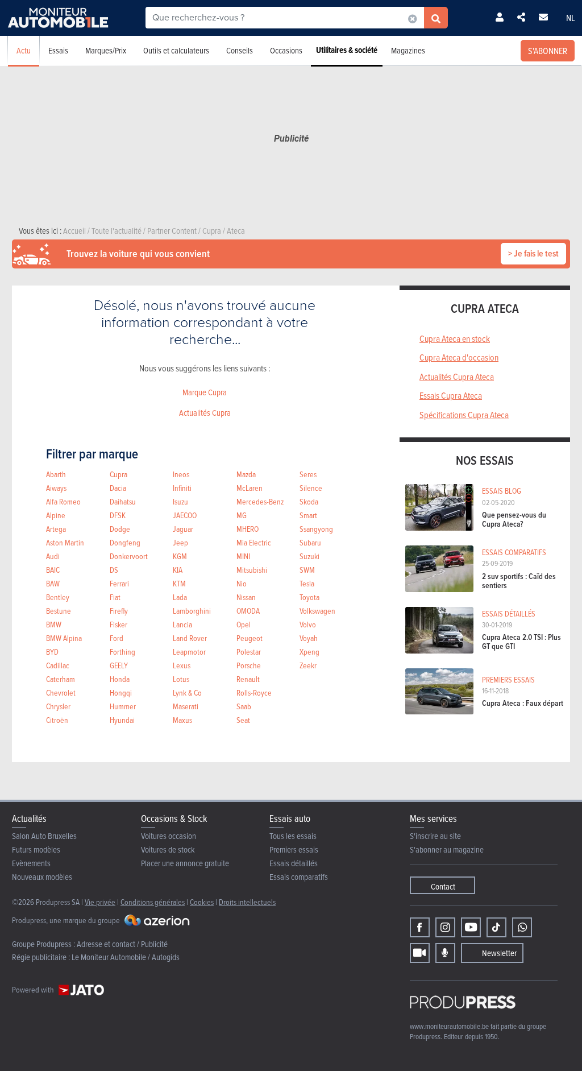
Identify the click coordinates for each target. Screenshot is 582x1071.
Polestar (248, 651)
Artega (56, 528)
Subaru (310, 542)
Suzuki (309, 556)
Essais (58, 50)
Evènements (31, 863)
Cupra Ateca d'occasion (458, 357)
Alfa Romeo (63, 501)
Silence (311, 487)
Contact (443, 886)
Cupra (118, 474)
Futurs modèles (36, 849)
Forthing (122, 651)
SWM (307, 569)
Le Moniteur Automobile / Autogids (126, 957)
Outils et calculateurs (176, 50)
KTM (179, 583)
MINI (243, 556)
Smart (308, 515)
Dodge (120, 528)
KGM (180, 556)
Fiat (115, 597)
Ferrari (119, 583)
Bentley (57, 597)
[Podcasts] (445, 953)
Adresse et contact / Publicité (122, 944)
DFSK (118, 515)
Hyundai (122, 719)
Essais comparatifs (298, 877)
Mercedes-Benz (260, 501)
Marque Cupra (204, 392)
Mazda (246, 474)
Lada (180, 597)
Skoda (309, 501)
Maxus (182, 719)
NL (570, 17)
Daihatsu (123, 501)
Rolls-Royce (254, 692)
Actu (23, 50)
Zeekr (308, 665)
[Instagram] (445, 927)
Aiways (56, 487)
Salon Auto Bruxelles (44, 836)
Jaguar (183, 528)
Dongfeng (125, 542)
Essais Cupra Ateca (450, 395)
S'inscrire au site (435, 836)
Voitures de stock (168, 849)
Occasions (286, 50)
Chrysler (58, 706)
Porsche (248, 665)
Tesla (307, 583)
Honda (120, 678)
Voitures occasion (168, 836)
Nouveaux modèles (42, 877)
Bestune (58, 610)
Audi (53, 556)
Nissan (246, 597)
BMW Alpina (64, 637)
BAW (53, 583)
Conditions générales (152, 901)
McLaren (249, 487)
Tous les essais (293, 836)
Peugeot (249, 637)
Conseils (239, 50)
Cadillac (57, 665)
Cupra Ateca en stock (454, 338)
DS (114, 569)
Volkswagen (317, 610)
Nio (241, 583)
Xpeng (309, 651)
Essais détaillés (293, 863)
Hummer (123, 706)
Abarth (56, 474)
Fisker (118, 624)
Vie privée (100, 901)
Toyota (309, 597)
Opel (243, 624)
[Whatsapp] (522, 927)
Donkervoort (129, 556)
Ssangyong (316, 528)
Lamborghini (192, 610)
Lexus (181, 665)
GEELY (119, 665)
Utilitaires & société (346, 50)
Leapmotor (189, 651)
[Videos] (420, 953)
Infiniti (182, 487)
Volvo (308, 624)
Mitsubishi (251, 569)
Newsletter (499, 953)
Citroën (57, 719)
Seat (243, 719)
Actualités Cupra (205, 413)
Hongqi (121, 692)
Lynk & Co (187, 692)
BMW (53, 624)
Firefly (119, 610)
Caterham (60, 678)
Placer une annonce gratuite (185, 863)
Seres (308, 474)
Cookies (202, 901)
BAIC (53, 569)
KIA (177, 569)
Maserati (185, 706)
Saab (243, 706)
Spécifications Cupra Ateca (464, 414)
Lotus (181, 678)
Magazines (408, 50)
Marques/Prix (105, 50)
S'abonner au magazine (447, 849)
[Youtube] (471, 927)
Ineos (181, 474)
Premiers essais (293, 849)
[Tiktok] (496, 927)
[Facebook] (420, 927)
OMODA (248, 610)
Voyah (309, 637)
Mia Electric (253, 542)
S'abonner (547, 50)
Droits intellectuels (247, 901)
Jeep (180, 542)
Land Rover (190, 637)
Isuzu (180, 501)
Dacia (118, 487)
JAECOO (185, 515)
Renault (248, 678)
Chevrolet (61, 692)
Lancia (182, 624)
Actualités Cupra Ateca (456, 376)
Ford (116, 637)
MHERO (247, 528)
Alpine (55, 515)
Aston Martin (65, 542)
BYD (52, 651)
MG (241, 515)
